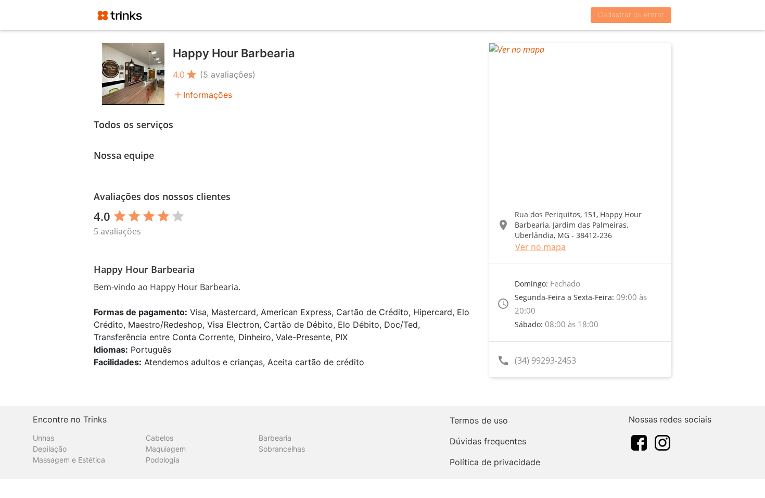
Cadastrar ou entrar (631, 14)
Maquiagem (166, 448)
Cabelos (159, 437)
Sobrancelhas (282, 448)
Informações (207, 95)
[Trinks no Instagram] (662, 442)
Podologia (163, 459)
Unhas (43, 437)
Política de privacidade (495, 462)
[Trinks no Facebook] (639, 442)
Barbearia (275, 437)
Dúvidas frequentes (488, 441)
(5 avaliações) (228, 74)
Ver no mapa (540, 247)
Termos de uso (479, 420)
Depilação (50, 448)
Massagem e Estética (69, 459)
